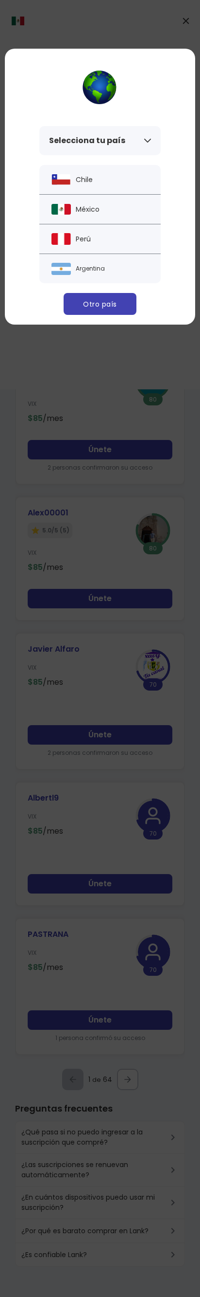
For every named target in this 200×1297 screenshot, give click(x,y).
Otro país (100, 304)
